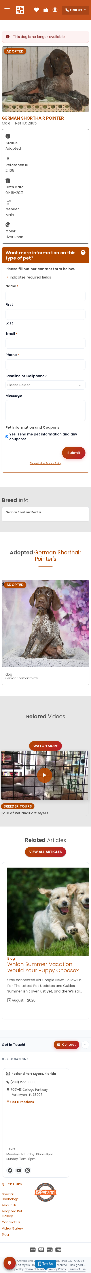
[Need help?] (10, 1263)
